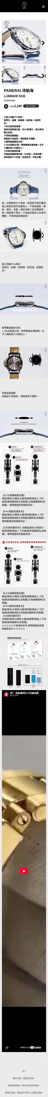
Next (42, 42)
